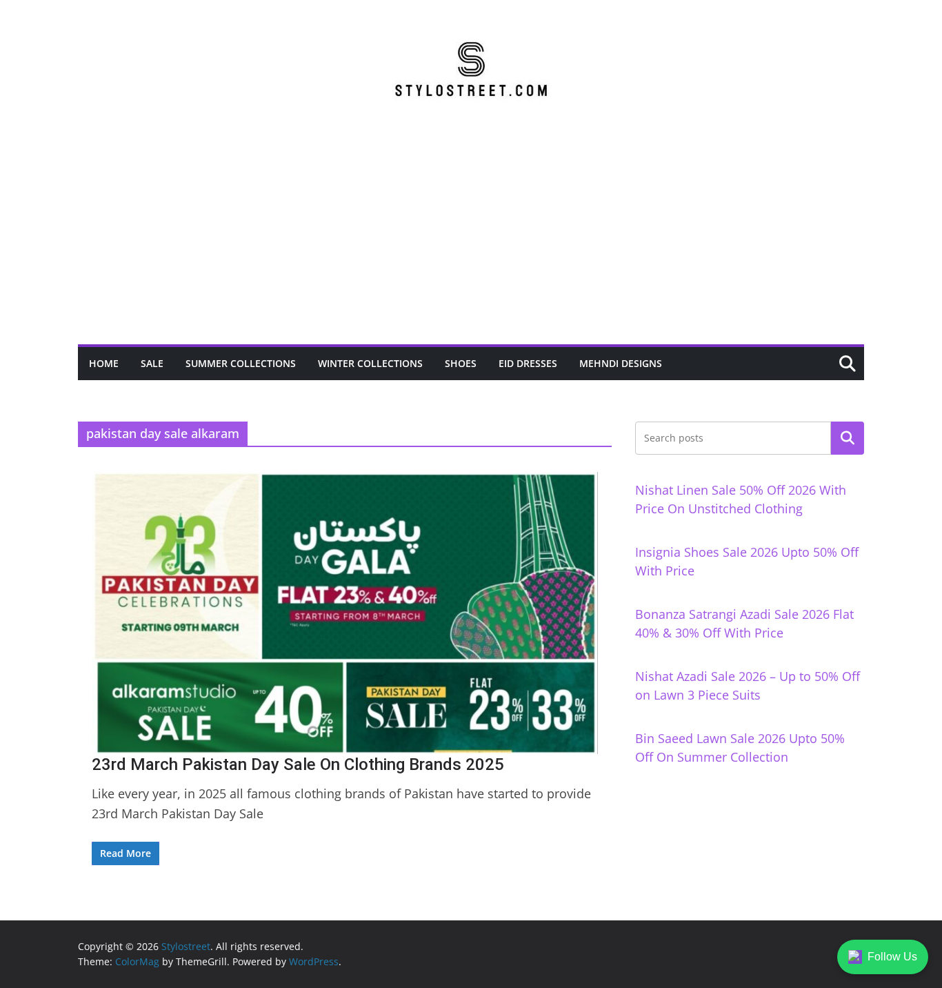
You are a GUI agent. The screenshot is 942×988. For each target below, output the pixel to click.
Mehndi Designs (620, 363)
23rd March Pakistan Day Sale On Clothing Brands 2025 (298, 764)
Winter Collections (370, 363)
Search (847, 438)
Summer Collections (241, 363)
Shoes (461, 363)
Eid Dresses (528, 363)
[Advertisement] (471, 240)
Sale (152, 363)
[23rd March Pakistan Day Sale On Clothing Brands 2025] (345, 612)
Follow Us (892, 956)
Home (104, 363)
